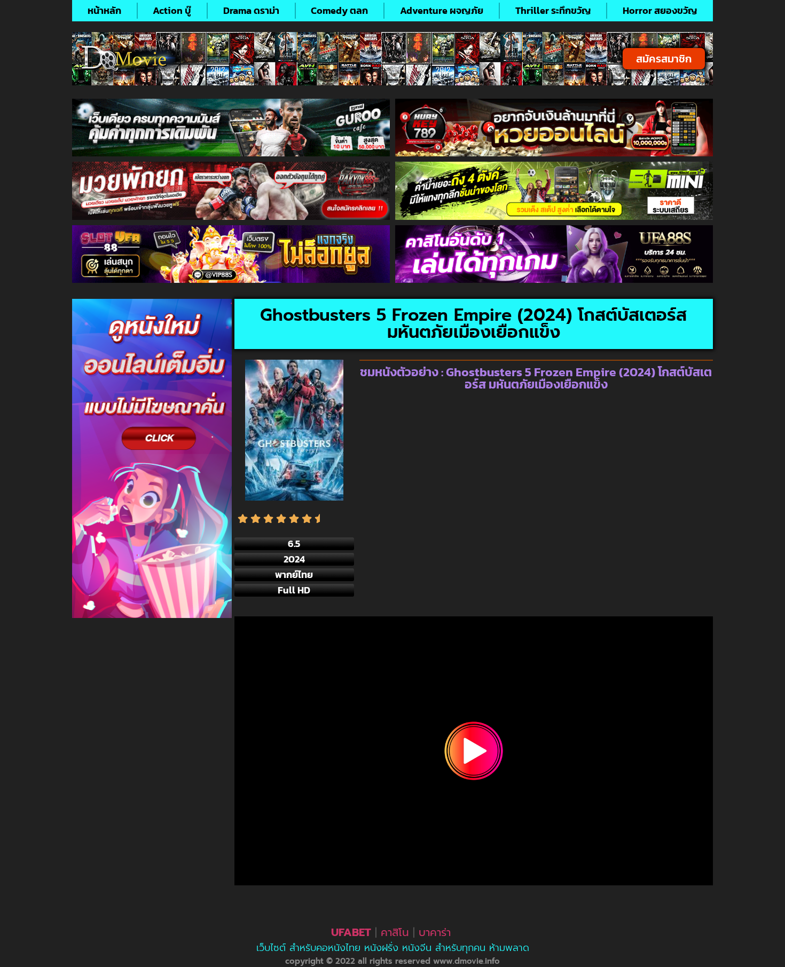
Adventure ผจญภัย (441, 10)
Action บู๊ (172, 10)
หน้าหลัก (104, 10)
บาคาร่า (435, 932)
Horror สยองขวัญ (660, 10)
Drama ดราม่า (251, 10)
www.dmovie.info (466, 961)
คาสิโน (395, 932)
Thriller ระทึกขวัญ (553, 10)
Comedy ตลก (339, 10)
